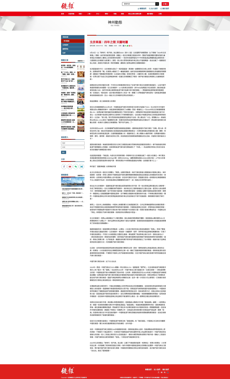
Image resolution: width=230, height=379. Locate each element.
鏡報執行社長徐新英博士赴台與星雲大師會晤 (73, 197)
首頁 (62, 14)
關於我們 (165, 8)
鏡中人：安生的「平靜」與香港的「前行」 (73, 193)
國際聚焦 (65, 49)
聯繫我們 (143, 8)
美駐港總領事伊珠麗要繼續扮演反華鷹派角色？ (73, 189)
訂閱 (160, 14)
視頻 (122, 14)
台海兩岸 (65, 45)
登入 (166, 4)
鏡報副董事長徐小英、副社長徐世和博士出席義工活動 (73, 205)
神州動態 (66, 41)
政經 (80, 14)
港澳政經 (65, 37)
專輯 (106, 14)
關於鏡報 (150, 14)
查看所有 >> (81, 60)
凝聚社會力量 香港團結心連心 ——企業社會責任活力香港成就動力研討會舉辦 (73, 201)
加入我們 (154, 8)
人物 (88, 14)
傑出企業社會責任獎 (134, 14)
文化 (97, 14)
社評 (64, 53)
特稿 (115, 14)
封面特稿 (71, 14)
